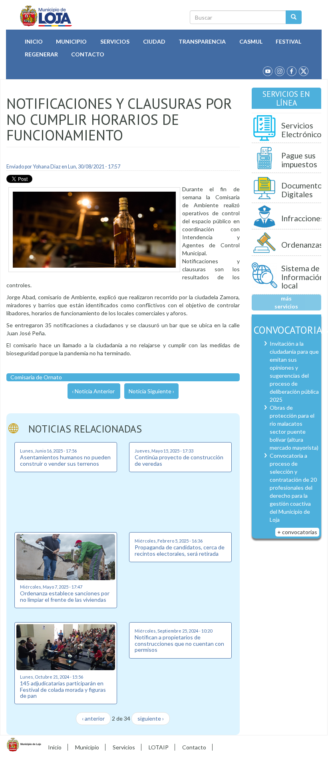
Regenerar (41, 54)
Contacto (87, 54)
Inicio (34, 41)
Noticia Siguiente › (151, 391)
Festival (288, 41)
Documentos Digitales (303, 190)
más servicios (286, 302)
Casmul (250, 41)
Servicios (114, 41)
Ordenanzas (302, 244)
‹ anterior (93, 718)
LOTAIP (159, 747)
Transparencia (202, 41)
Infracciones (302, 218)
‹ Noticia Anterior (93, 391)
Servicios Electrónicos (303, 130)
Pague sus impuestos (299, 160)
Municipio (71, 41)
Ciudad (154, 41)
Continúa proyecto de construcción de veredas (179, 460)
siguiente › (150, 718)
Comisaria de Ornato (36, 377)
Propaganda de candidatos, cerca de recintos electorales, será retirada (180, 550)
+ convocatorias (297, 532)
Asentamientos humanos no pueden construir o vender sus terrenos (65, 460)
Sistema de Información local (302, 277)
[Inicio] (46, 16)
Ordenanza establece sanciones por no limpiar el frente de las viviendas (64, 596)
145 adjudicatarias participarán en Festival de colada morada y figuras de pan (63, 689)
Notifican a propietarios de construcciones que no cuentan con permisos (179, 643)
